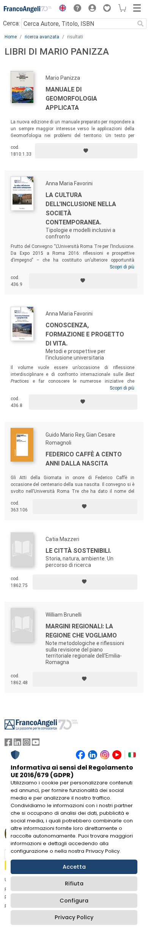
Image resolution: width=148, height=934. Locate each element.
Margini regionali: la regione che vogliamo (81, 631)
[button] (61, 9)
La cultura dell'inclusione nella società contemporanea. (81, 208)
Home (11, 36)
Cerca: (11, 23)
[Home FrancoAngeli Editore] (28, 9)
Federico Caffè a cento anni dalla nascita (84, 459)
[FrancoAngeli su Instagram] (26, 744)
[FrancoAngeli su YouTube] (35, 744)
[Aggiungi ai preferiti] (86, 150)
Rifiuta (74, 883)
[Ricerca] (140, 23)
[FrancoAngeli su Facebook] (8, 744)
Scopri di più (122, 267)
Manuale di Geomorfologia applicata (71, 98)
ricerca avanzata (42, 36)
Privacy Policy (74, 917)
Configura (74, 900)
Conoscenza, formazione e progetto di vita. (85, 334)
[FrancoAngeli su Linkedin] (17, 744)
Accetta (74, 867)
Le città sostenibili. (78, 550)
